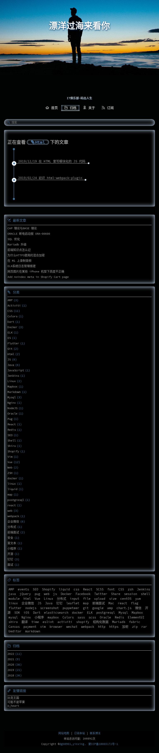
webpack (13, 516)
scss (92, 617)
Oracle (12, 413)
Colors (12, 316)
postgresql (15, 500)
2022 (10, 654)
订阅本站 (79, 733)
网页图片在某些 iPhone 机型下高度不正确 (35, 271)
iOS (26, 612)
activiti (65, 622)
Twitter (100, 594)
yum (138, 599)
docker (12, 478)
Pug (9, 419)
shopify (82, 622)
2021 (10, 659)
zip (135, 627)
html (27, 599)
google (98, 608)
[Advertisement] (79, 62)
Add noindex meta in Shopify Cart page (38, 277)
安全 (10, 538)
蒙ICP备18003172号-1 (103, 744)
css (76, 589)
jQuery (25, 594)
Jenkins (13, 376)
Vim (9, 457)
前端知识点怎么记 (19, 250)
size (113, 599)
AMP (9, 300)
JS (9, 359)
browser (56, 627)
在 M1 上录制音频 (19, 260)
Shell (11, 440)
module (14, 599)
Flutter (13, 343)
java (12, 594)
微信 (138, 608)
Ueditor (15, 631)
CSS (9, 311)
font (111, 589)
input (74, 599)
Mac (111, 603)
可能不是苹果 (16, 702)
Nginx (11, 403)
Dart (10, 322)
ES (9, 338)
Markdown (14, 392)
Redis (11, 430)
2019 (10, 670)
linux (11, 484)
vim (43, 627)
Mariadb (118, 622)
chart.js (124, 608)
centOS (125, 599)
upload (99, 599)
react (11, 505)
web (9, 511)
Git (9, 349)
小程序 (11, 548)
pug (37, 594)
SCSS (100, 589)
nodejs (30, 608)
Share (115, 594)
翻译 (25, 622)
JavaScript (15, 370)
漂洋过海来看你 (79, 26)
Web (9, 467)
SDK (17, 612)
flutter (15, 608)
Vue (9, 462)
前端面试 (13, 532)
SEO (9, 435)
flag (134, 603)
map (9, 494)
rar (144, 627)
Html (10, 354)
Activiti (14, 305)
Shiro (11, 446)
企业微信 (13, 521)
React (11, 424)
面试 (10, 565)
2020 (10, 664)
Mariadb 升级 (16, 244)
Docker (12, 327)
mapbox (53, 617)
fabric (134, 622)
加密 (125, 627)
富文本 (11, 543)
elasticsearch (56, 612)
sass (81, 617)
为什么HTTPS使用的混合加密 (26, 255)
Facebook (83, 594)
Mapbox (12, 386)
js (55, 594)
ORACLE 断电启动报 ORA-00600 (28, 233)
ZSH (9, 473)
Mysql (11, 397)
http (101, 627)
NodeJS (12, 408)
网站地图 (63, 733)
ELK (9, 332)
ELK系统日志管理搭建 (21, 266)
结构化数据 (100, 622)
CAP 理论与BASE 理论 (22, 228)
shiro (13, 622)
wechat (71, 627)
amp (110, 608)
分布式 (11, 527)
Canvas (14, 627)
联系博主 (95, 733)
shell (145, 594)
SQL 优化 (13, 239)
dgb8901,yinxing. (72, 744)
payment (29, 627)
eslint (48, 622)
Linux (11, 381)
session (130, 594)
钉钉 (10, 559)
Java (10, 365)
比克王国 (13, 698)
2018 (10, 675)
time (35, 622)
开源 (10, 554)
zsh (130, 589)
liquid (12, 489)
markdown (32, 631)
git (86, 608)
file (86, 599)
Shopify (13, 451)
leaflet (72, 603)
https (113, 627)
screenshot (49, 608)
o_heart (13, 706)
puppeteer (71, 608)
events (23, 589)
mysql (13, 617)
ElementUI (136, 617)
